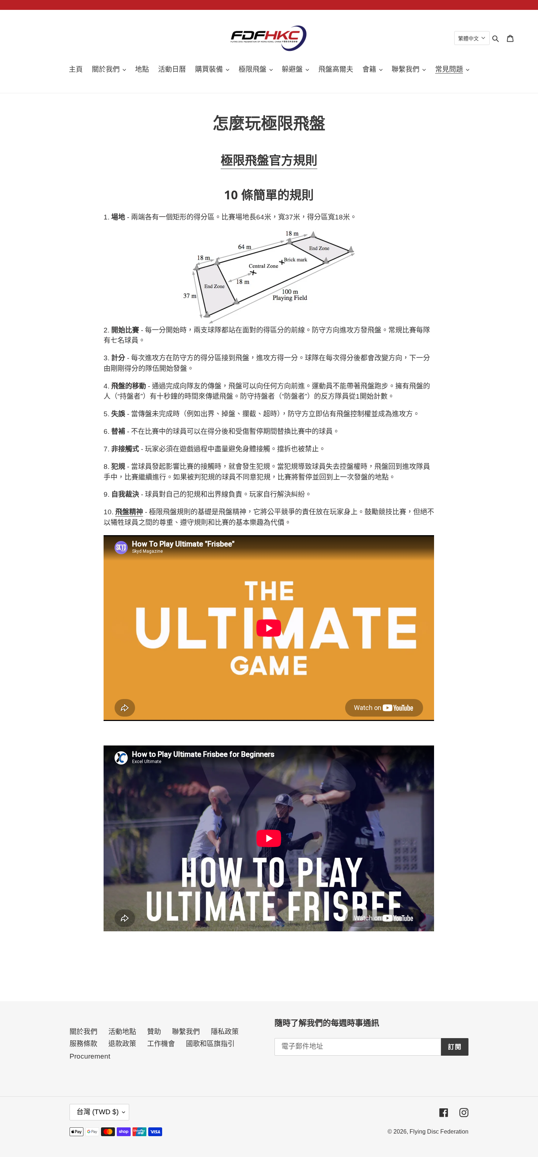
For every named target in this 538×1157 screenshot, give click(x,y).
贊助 (154, 1032)
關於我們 (83, 1032)
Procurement (90, 1056)
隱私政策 (225, 1032)
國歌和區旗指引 (210, 1044)
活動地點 (122, 1032)
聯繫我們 (186, 1032)
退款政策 (122, 1044)
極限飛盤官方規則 (269, 160)
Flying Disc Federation (439, 1131)
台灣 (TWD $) (97, 1112)
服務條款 (83, 1044)
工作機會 (161, 1044)
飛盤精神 (129, 512)
